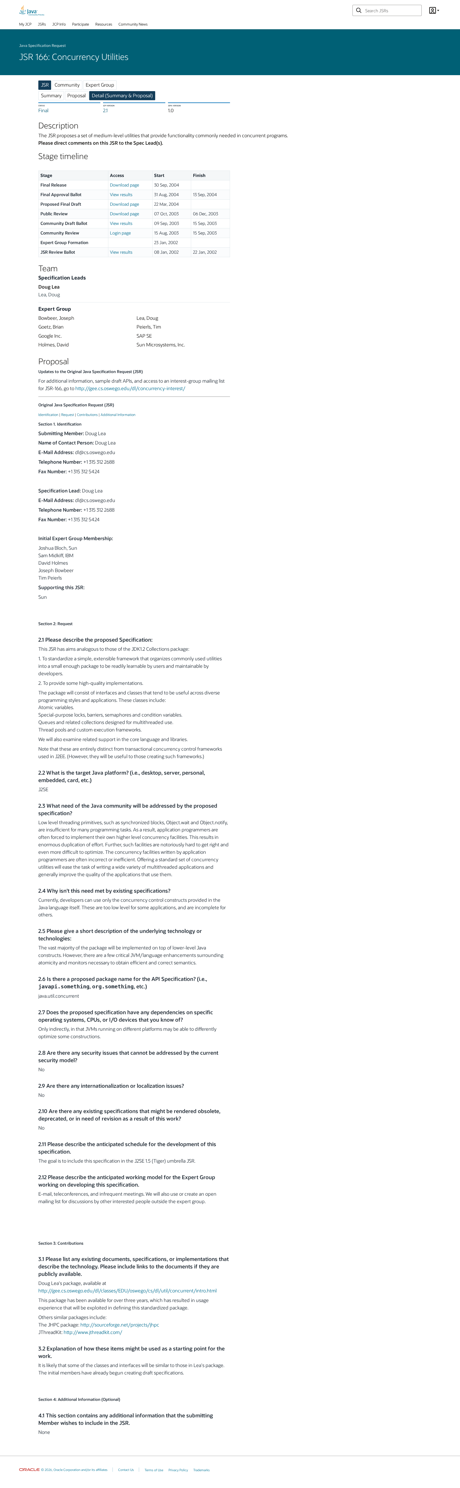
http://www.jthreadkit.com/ (93, 1332)
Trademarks (201, 1470)
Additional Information (118, 414)
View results (121, 194)
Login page (120, 233)
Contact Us (126, 1469)
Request (67, 414)
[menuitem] (25, 25)
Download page (124, 185)
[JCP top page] (31, 10)
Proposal (76, 95)
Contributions (87, 414)
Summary (51, 95)
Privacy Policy (178, 1470)
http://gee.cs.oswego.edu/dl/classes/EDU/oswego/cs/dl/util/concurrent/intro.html (127, 1290)
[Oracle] (29, 1469)
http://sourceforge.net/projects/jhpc (119, 1324)
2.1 (105, 110)
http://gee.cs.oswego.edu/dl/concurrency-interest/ (130, 388)
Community (67, 85)
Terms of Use (154, 1470)
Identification (48, 414)
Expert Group (100, 85)
